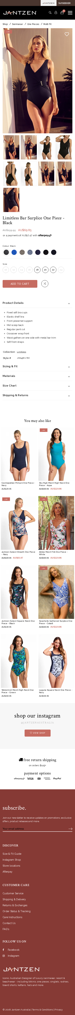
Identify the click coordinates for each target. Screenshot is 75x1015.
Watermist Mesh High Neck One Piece (18, 691)
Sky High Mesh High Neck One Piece (54, 484)
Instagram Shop (12, 860)
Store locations (11, 865)
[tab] (37, 303)
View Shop (39, 733)
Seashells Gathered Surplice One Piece (55, 622)
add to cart (20, 283)
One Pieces (33, 24)
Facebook (13, 950)
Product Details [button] (13, 303)
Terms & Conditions (42, 1009)
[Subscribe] (70, 829)
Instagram (13, 956)
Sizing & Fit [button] (10, 366)
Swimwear (17, 24)
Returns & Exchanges (15, 905)
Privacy (59, 1009)
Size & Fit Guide (12, 854)
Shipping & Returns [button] (15, 395)
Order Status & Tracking (17, 911)
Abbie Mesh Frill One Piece (53, 553)
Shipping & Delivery (14, 899)
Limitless (21, 352)
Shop (5, 24)
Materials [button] (9, 376)
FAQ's (6, 929)
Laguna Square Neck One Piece (55, 691)
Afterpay (7, 871)
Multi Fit (47, 24)
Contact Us (9, 923)
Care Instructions (12, 917)
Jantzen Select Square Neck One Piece (18, 622)
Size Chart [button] (9, 385)
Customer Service (13, 893)
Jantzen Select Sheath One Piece (18, 553)
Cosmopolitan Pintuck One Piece (18, 484)
